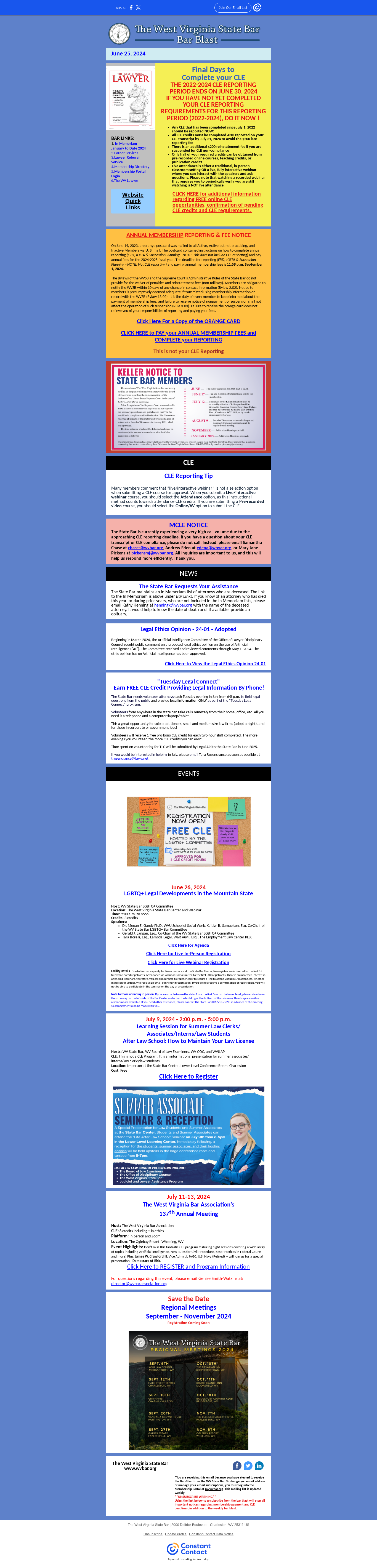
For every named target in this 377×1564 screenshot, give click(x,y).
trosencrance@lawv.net (129, 759)
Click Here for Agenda (188, 945)
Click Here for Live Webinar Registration (188, 962)
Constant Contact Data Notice (211, 1534)
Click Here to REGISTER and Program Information (188, 1267)
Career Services (126, 153)
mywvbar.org (214, 1489)
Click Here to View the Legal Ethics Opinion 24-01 (215, 664)
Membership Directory (131, 167)
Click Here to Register (188, 1077)
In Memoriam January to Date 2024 (128, 146)
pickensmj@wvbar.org (152, 553)
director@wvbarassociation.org (139, 1284)
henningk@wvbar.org (173, 605)
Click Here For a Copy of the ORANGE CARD (188, 321)
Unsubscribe (153, 1534)
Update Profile (176, 1534)
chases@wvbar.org (145, 548)
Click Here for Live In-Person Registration (188, 954)
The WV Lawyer (126, 181)
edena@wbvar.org (214, 548)
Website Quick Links (133, 201)
